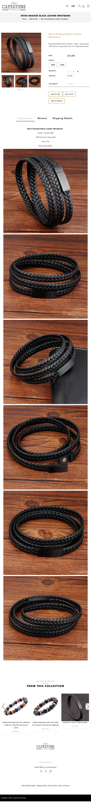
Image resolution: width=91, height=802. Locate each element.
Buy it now (69, 94)
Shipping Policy (42, 785)
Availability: (53, 84)
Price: (51, 55)
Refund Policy (30, 785)
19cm (53, 65)
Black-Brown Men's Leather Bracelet (75, 722)
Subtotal (52, 76)
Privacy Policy (52, 785)
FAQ (23, 785)
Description (25, 118)
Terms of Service (64, 785)
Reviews (42, 118)
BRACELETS (34, 19)
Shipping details (62, 118)
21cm (62, 65)
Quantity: (52, 71)
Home (24, 19)
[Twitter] (41, 771)
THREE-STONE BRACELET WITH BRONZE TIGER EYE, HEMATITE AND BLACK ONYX (16, 725)
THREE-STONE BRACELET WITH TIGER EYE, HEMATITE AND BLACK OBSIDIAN (45, 724)
